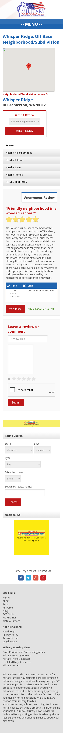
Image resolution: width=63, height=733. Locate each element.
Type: (8, 458)
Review (10, 145)
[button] (28, 66)
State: (8, 443)
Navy (5, 611)
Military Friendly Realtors (16, 658)
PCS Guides (9, 614)
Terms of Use (10, 638)
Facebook (21, 578)
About (6, 601)
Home (17, 571)
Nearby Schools (14, 160)
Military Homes (11, 665)
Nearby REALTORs (16, 182)
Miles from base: (14, 472)
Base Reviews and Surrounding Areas (24, 652)
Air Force (8, 607)
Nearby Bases (14, 167)
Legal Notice (10, 641)
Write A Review (24, 130)
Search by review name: (18, 486)
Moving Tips (9, 617)
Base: (37, 443)
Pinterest (43, 578)
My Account (29, 571)
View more (15, 308)
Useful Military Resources (17, 662)
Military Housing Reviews (17, 655)
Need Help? (9, 631)
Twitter (28, 578)
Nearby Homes (14, 174)
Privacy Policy (10, 634)
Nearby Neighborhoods (19, 152)
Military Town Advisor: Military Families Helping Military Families (31, 9)
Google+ (35, 578)
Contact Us (44, 571)
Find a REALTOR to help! (41, 308)
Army (6, 604)
